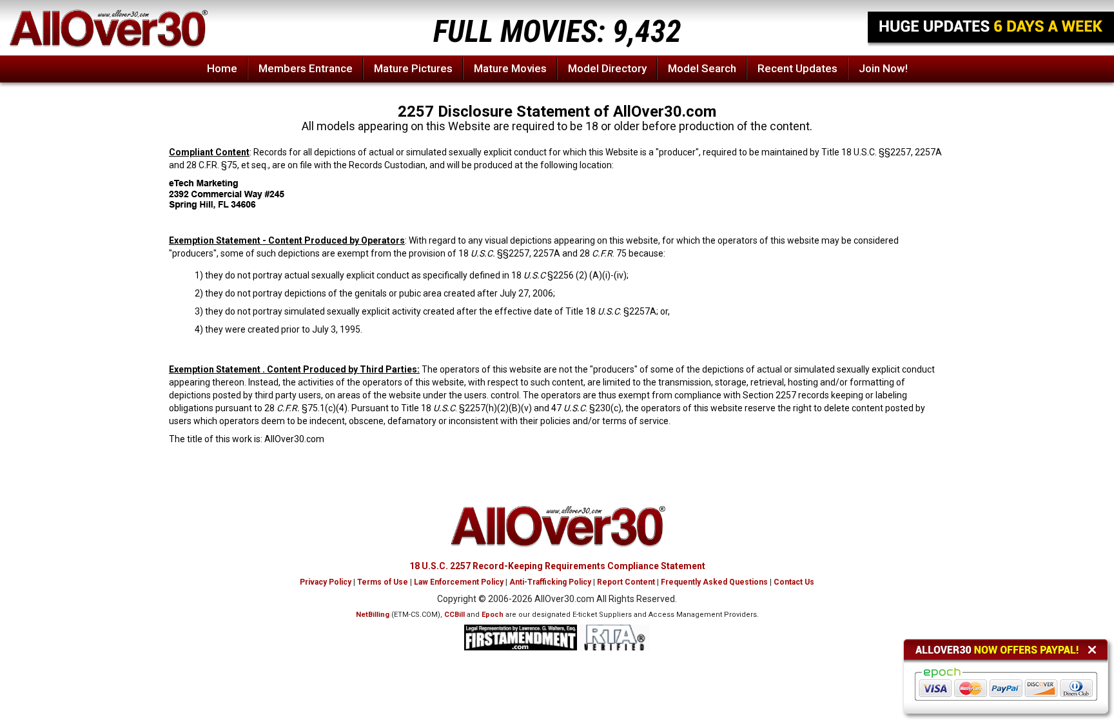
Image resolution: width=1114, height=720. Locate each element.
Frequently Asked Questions (714, 582)
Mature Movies (510, 68)
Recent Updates (797, 68)
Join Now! (883, 68)
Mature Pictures (413, 68)
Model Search (702, 68)
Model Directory (607, 68)
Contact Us (794, 582)
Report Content (626, 582)
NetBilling (372, 614)
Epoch (492, 614)
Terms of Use (382, 582)
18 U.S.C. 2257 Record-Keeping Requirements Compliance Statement (557, 566)
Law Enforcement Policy (458, 582)
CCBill (454, 614)
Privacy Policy (325, 582)
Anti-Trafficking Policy (550, 582)
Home (222, 68)
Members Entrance (306, 68)
